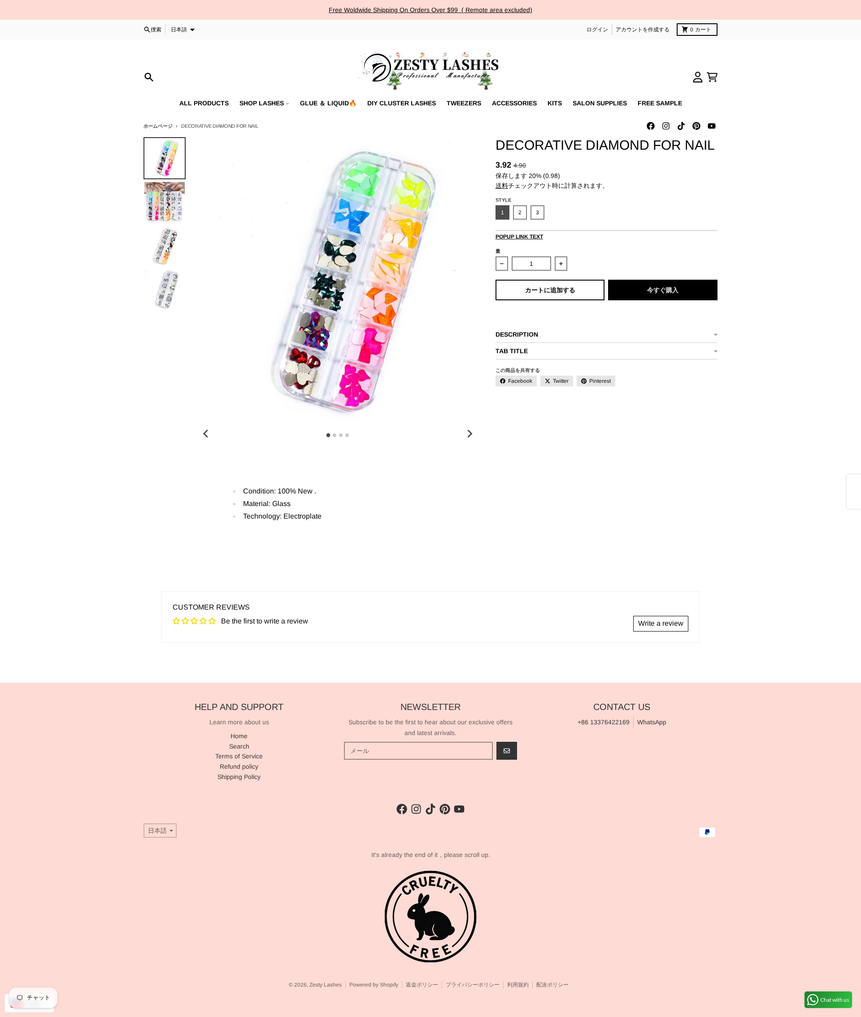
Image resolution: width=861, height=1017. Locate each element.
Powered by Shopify (373, 985)
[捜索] (149, 77)
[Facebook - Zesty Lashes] (651, 126)
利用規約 (518, 985)
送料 (502, 185)
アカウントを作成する (643, 29)
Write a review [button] (660, 623)
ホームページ (158, 126)
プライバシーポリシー (473, 985)
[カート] (712, 77)
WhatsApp (651, 722)
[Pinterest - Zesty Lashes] (696, 126)
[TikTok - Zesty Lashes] (681, 126)
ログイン (597, 29)
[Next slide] (469, 434)
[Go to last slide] (206, 434)
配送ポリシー (552, 985)
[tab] (328, 435)
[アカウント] (697, 77)
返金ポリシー (422, 985)
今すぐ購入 (662, 290)
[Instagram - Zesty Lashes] (666, 126)
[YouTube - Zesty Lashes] (712, 126)
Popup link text (519, 237)
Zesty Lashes (325, 985)
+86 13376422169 (604, 722)
